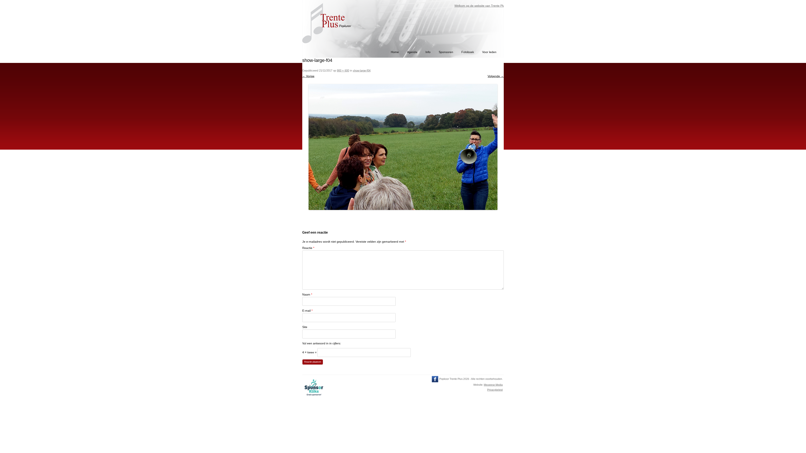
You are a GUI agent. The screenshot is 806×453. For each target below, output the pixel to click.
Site (304, 327)
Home (395, 52)
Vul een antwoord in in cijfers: (321, 343)
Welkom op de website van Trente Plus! (469, 5)
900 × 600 (343, 70)
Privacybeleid (495, 389)
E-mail (307, 310)
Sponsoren (446, 52)
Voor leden (489, 52)
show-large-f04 (361, 70)
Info (427, 52)
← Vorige (308, 76)
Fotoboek (467, 52)
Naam (307, 294)
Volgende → (496, 76)
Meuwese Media (493, 384)
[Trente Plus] (327, 45)
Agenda (412, 52)
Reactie (308, 248)
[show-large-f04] (403, 147)
